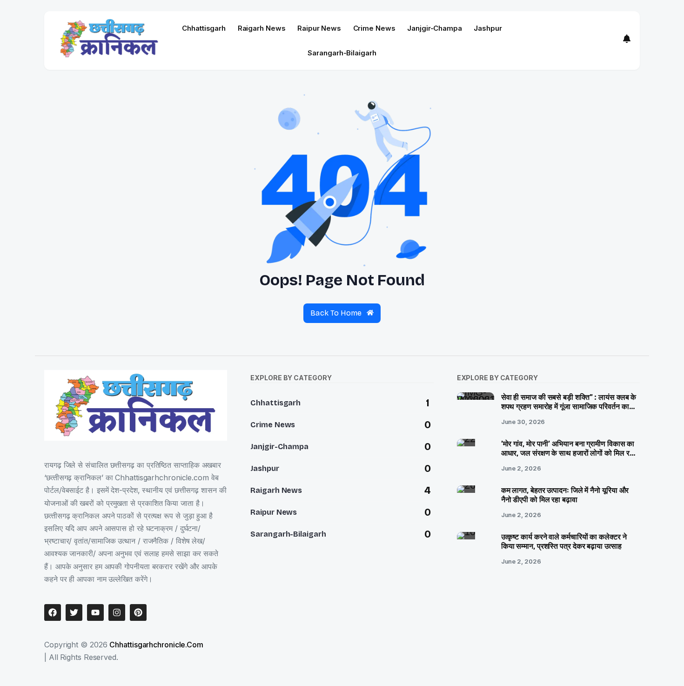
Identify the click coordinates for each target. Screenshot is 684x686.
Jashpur (488, 28)
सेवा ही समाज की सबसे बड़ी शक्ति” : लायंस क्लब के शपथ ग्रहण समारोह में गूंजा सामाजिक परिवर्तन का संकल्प (569, 407)
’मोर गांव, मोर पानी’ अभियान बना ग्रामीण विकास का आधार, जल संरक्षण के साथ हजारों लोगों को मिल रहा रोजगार (568, 453)
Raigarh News (262, 28)
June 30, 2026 (523, 421)
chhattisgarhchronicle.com (156, 644)
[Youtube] (95, 612)
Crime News (374, 28)
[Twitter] (74, 612)
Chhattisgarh (204, 28)
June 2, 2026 (521, 468)
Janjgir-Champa (434, 28)
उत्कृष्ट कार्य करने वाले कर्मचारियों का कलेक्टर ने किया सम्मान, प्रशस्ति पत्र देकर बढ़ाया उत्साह (564, 541)
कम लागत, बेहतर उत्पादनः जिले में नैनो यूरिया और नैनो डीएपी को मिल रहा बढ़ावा (565, 495)
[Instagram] (116, 612)
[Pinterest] (138, 612)
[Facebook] (52, 612)
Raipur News (319, 28)
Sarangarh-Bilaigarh (342, 52)
